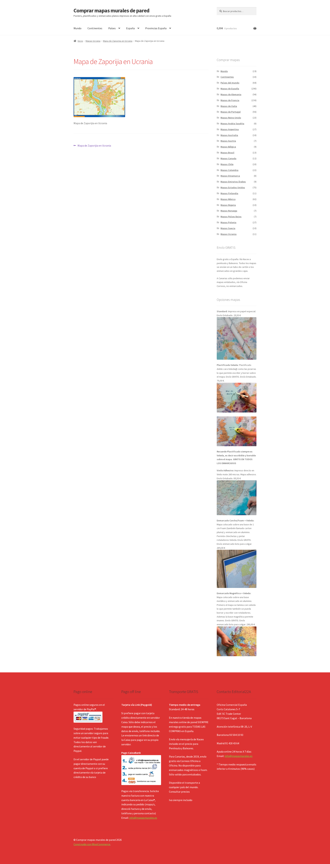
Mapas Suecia (228, 228)
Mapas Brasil (227, 152)
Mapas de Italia (229, 106)
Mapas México (228, 199)
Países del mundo (230, 82)
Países (112, 28)
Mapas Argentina (230, 129)
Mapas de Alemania (231, 94)
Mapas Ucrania (93, 40)
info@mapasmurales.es (143, 817)
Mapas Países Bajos (231, 216)
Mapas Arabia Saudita (232, 123)
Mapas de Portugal (231, 111)
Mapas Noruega (229, 210)
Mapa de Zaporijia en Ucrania (117, 40)
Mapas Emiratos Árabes (233, 181)
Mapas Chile (227, 164)
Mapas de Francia (230, 100)
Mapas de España (230, 88)
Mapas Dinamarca (230, 175)
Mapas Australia (229, 135)
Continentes (94, 28)
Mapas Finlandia (229, 193)
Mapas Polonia (228, 222)
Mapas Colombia (229, 170)
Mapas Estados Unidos (233, 187)
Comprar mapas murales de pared (111, 10)
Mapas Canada (228, 158)
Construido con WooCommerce (92, 844)
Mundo (77, 28)
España (130, 28)
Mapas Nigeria (228, 205)
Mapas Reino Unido (231, 117)
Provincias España (156, 28)
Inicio (80, 40)
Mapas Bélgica (228, 146)
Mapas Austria (228, 140)
